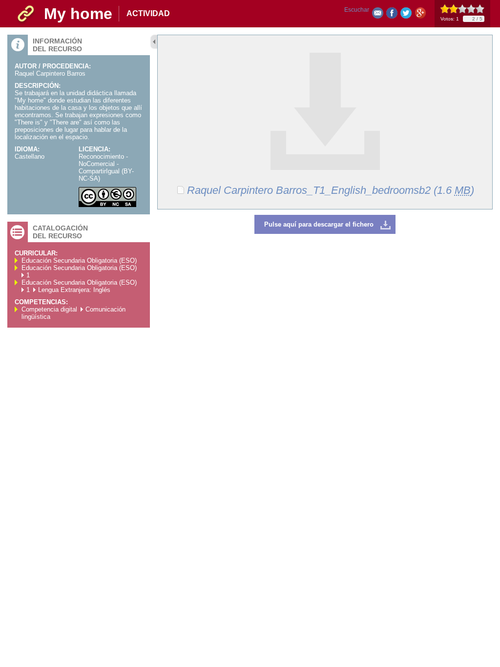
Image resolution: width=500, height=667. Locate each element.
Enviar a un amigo (377, 14)
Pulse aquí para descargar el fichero (319, 224)
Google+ (420, 14)
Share (391, 14)
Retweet (406, 14)
